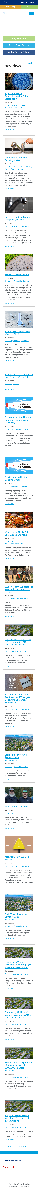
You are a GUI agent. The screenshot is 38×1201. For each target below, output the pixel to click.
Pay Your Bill (19, 39)
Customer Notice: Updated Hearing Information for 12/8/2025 (18, 420)
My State (8, 2)
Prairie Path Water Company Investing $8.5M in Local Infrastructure (18, 964)
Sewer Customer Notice (17, 274)
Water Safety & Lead (19, 52)
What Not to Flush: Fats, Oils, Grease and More (17, 533)
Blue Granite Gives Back (17, 807)
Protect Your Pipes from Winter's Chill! (17, 333)
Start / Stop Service (19, 45)
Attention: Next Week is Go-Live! (17, 858)
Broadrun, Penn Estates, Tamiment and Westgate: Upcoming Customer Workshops (18, 699)
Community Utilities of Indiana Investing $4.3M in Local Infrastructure (18, 1015)
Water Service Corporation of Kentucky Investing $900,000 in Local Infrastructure (18, 1067)
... (28, 1146)
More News (31, 63)
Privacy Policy (13, 1186)
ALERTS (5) (11, 6)
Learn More (9, 129)
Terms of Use (24, 1186)
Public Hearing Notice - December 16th (16, 478)
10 (26, 1146)
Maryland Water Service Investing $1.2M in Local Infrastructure (17, 1118)
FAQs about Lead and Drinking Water (16, 159)
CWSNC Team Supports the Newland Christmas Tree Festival (19, 589)
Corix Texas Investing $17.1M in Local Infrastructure (16, 757)
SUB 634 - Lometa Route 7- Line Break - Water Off (19, 376)
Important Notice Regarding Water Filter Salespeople (16, 96)
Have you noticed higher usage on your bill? (17, 218)
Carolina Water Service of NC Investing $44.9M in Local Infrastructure (18, 642)
